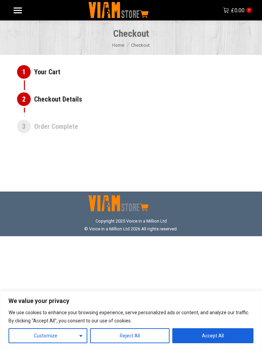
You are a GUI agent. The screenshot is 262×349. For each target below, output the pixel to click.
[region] (131, 320)
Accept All (213, 335)
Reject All (130, 335)
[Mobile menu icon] (17, 10)
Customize (45, 335)
